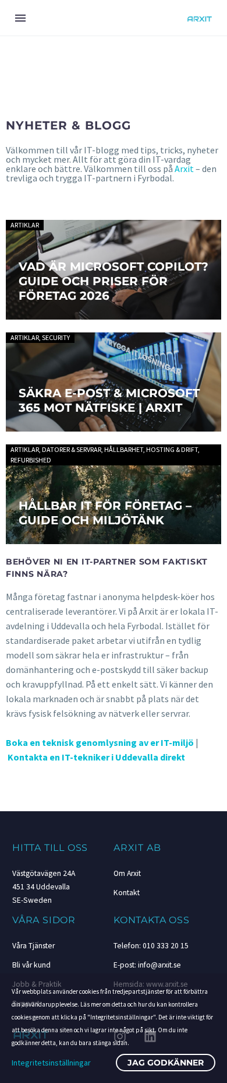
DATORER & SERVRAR (71, 449)
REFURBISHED (30, 459)
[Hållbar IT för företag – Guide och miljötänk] (113, 494)
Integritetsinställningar (51, 1062)
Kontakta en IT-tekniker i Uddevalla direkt (96, 757)
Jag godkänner (165, 1062)
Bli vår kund (31, 965)
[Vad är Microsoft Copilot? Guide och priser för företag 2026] (113, 270)
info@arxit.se (159, 965)
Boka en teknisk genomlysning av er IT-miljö (100, 742)
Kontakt (127, 893)
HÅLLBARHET (123, 449)
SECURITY (56, 337)
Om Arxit (127, 873)
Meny (20, 18)
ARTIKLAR (24, 224)
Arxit (184, 168)
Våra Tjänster (33, 946)
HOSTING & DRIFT (172, 449)
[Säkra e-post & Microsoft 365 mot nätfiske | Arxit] (113, 382)
